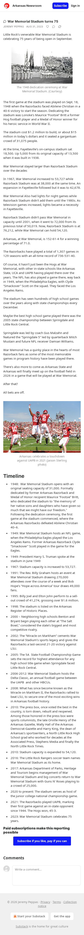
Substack (22, 926)
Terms (57, 902)
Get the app (62, 916)
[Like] (47, 26)
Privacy (45, 902)
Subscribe (60, 6)
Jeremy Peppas (13, 26)
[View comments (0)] (53, 26)
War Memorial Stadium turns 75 (33, 21)
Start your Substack (31, 916)
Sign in (75, 6)
